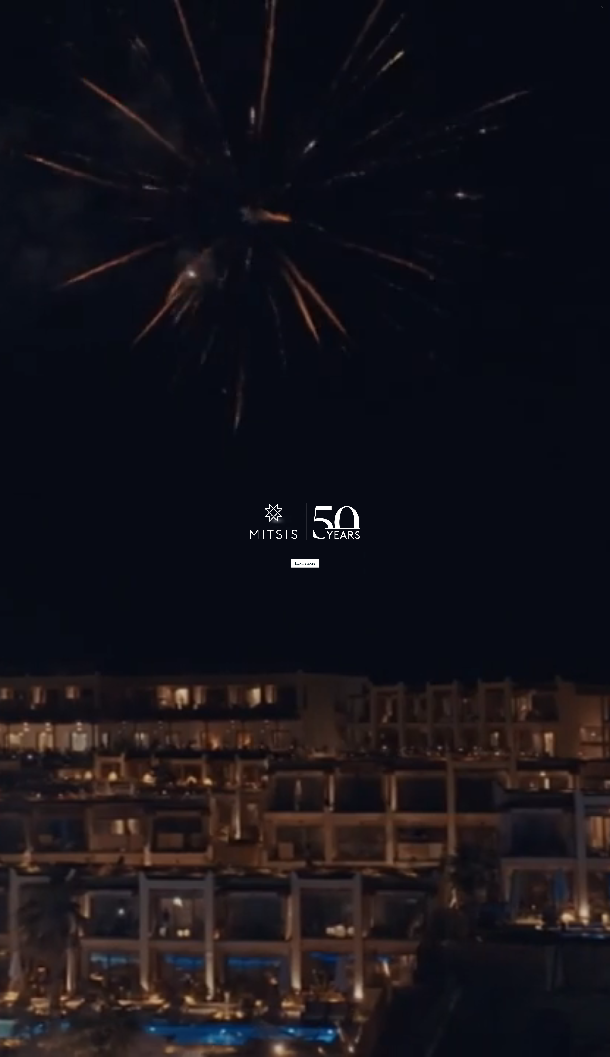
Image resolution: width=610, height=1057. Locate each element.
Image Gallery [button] (406, 18)
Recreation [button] (350, 18)
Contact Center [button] (384, 18)
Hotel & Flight (402, 1045)
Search (374, 1045)
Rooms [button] (294, 18)
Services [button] (366, 18)
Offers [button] (306, 18)
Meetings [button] (334, 18)
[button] (209, 3)
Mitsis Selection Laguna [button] (212, 18)
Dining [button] (319, 18)
